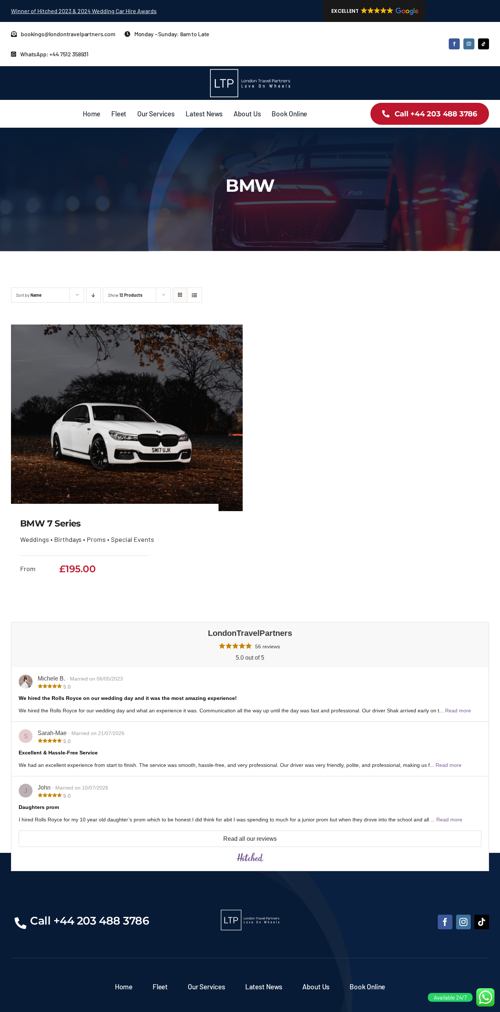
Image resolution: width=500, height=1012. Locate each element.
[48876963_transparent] (250, 69)
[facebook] (454, 43)
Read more (458, 710)
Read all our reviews (250, 839)
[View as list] (194, 295)
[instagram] (468, 43)
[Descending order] (93, 295)
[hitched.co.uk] (250, 859)
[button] (374, 11)
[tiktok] (483, 43)
